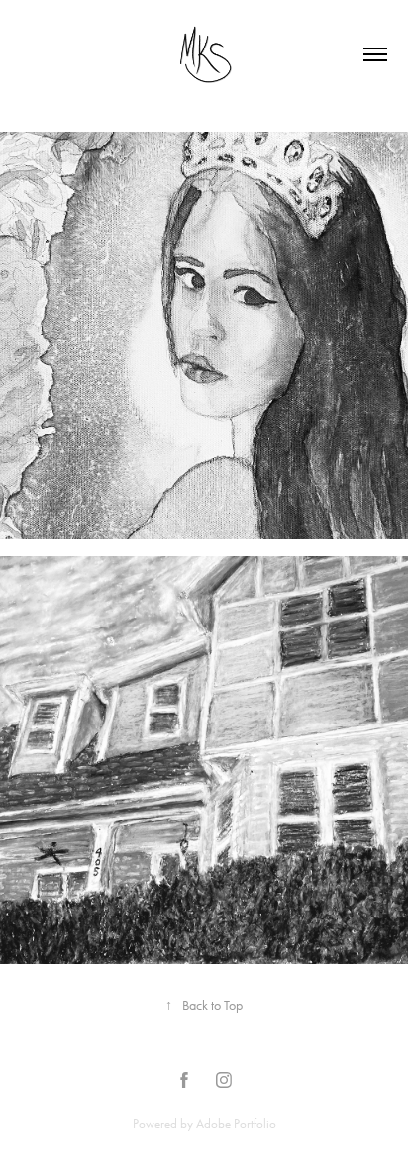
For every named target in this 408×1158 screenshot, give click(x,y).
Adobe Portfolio (236, 1123)
